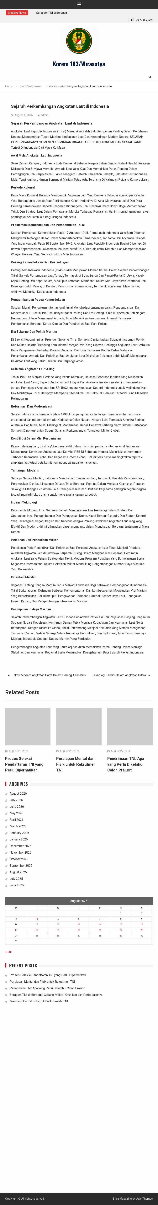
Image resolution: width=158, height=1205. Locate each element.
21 (100, 930)
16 (141, 924)
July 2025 (16, 879)
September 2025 (21, 865)
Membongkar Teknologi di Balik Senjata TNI (39, 1001)
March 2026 (18, 826)
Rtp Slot (10, 1132)
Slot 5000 (11, 1107)
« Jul (8, 952)
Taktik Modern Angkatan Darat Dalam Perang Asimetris (49, 675)
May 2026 (16, 813)
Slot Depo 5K (14, 1140)
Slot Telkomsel (15, 1165)
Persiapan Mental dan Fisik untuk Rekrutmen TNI (76, 764)
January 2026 (19, 839)
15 (121, 924)
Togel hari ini (13, 1041)
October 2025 (19, 859)
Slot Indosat (13, 1099)
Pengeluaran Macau (18, 1032)
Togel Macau (13, 1157)
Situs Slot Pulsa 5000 (19, 1074)
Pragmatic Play (15, 1173)
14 (100, 924)
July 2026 (16, 800)
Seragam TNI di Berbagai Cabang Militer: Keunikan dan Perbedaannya (56, 995)
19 (58, 930)
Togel (9, 1049)
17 (16, 930)
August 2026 (18, 793)
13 (79, 924)
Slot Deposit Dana (17, 1148)
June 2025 (17, 885)
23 (141, 930)
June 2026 (17, 806)
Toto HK (10, 1182)
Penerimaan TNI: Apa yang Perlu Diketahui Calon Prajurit (125, 764)
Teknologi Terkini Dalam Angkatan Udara (119, 675)
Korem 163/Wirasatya (79, 63)
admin (44, 115)
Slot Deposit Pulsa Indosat (23, 1124)
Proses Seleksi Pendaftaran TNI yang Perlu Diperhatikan (24, 764)
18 (37, 930)
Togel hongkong (16, 1016)
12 (58, 924)
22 (121, 930)
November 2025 (20, 852)
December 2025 (20, 846)
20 (79, 930)
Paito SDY (12, 1024)
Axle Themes (144, 1198)
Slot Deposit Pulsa (18, 1082)
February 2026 (19, 833)
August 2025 (18, 872)
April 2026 (17, 820)
